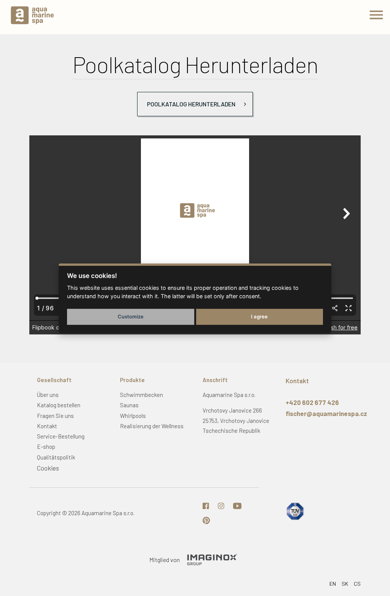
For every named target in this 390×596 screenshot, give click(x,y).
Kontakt (47, 426)
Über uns (48, 394)
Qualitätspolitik (56, 457)
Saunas (129, 405)
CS (357, 583)
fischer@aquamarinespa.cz (326, 413)
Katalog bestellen (58, 405)
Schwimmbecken (141, 394)
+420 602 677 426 (312, 402)
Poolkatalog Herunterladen (191, 104)
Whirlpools (133, 415)
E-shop (46, 446)
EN (332, 583)
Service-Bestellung (61, 436)
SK (345, 583)
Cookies (48, 468)
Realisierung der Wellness (152, 426)
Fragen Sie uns (55, 415)
